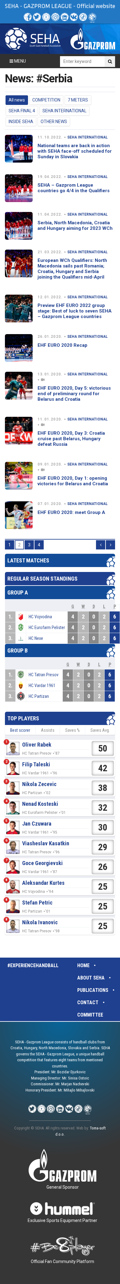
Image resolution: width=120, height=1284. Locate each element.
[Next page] (110, 544)
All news (17, 99)
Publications (92, 990)
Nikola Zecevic (39, 784)
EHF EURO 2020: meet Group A (71, 512)
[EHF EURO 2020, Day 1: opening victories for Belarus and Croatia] (19, 476)
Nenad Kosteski (40, 804)
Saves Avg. (100, 730)
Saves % (72, 730)
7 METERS (78, 99)
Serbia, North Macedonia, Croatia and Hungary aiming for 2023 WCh (75, 225)
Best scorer (20, 730)
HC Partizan (39, 696)
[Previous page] (100, 544)
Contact (87, 1002)
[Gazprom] (92, 39)
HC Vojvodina (40, 617)
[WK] (74, 17)
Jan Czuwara (36, 823)
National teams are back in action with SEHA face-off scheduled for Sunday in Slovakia (75, 151)
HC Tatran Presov (43, 675)
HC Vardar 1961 (42, 685)
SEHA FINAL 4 (22, 110)
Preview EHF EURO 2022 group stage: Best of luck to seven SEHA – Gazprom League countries (75, 311)
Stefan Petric (37, 902)
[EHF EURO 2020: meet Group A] (19, 515)
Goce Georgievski (42, 863)
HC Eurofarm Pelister (47, 627)
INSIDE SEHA (21, 121)
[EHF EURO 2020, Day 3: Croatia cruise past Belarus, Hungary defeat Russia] (19, 431)
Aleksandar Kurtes (43, 883)
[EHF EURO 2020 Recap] (19, 348)
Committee (90, 1015)
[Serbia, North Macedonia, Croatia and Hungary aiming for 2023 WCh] (19, 226)
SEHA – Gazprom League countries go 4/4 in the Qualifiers (74, 187)
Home (83, 965)
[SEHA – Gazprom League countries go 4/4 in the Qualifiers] (19, 188)
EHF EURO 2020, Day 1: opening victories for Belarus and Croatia (73, 481)
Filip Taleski (36, 764)
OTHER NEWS (54, 121)
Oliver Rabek (36, 744)
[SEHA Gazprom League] (33, 39)
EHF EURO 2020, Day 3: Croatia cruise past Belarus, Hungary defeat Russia (71, 438)
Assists (47, 730)
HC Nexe (36, 638)
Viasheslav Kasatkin (45, 843)
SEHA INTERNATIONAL (64, 110)
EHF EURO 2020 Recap (62, 345)
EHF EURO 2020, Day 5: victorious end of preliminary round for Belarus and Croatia (74, 393)
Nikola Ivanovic (40, 922)
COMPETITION (46, 99)
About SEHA (91, 978)
